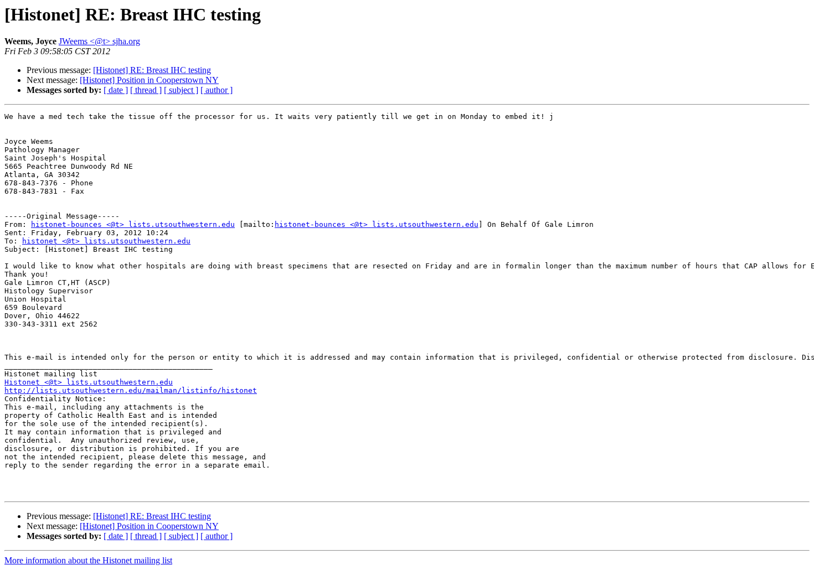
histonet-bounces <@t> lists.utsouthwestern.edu (133, 224)
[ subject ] (181, 90)
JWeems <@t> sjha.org (99, 41)
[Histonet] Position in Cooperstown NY (149, 80)
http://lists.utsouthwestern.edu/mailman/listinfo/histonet (130, 390)
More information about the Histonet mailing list (88, 560)
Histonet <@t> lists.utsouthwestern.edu (88, 382)
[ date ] (116, 90)
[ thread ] (146, 90)
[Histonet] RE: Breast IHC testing (152, 70)
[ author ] (216, 90)
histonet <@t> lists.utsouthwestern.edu (106, 241)
